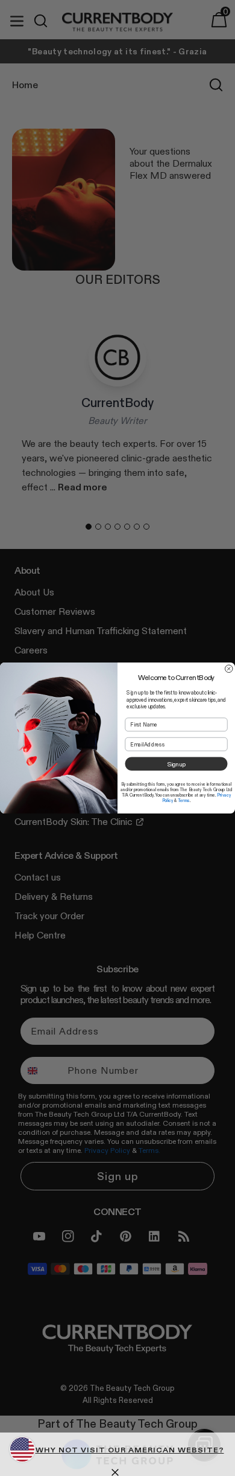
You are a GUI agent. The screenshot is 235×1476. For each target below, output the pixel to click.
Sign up (176, 764)
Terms (184, 800)
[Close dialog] (229, 669)
